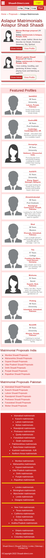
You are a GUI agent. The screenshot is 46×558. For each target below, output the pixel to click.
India (25, 37)
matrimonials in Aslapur (32, 35)
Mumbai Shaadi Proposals (16, 355)
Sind (36, 284)
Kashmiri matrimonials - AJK (24, 450)
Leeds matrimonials (24, 497)
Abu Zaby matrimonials (24, 520)
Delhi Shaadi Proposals (15, 368)
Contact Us (23, 548)
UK (40, 131)
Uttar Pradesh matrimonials (24, 470)
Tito (32, 250)
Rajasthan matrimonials (24, 480)
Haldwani (27, 153)
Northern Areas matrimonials (24, 453)
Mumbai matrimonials (24, 461)
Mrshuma (33, 275)
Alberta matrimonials (24, 534)
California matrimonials (24, 514)
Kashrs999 (32, 120)
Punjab (19, 37)
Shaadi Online (21, 546)
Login (38, 3)
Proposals (13, 14)
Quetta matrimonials (24, 435)
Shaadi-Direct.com (18, 3)
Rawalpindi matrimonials (24, 428)
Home (3, 14)
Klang (29, 180)
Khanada (27, 233)
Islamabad (36, 233)
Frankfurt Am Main (32, 258)
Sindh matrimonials (24, 441)
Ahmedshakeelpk (33, 197)
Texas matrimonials (24, 510)
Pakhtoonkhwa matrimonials (24, 444)
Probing (32, 301)
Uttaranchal (37, 153)
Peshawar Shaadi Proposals (17, 399)
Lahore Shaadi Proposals (16, 393)
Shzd (33, 224)
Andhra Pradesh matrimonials (24, 523)
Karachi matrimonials (24, 419)
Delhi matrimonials (24, 474)
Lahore (29, 105)
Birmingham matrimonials (24, 490)
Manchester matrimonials (24, 494)
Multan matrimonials (24, 425)
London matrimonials (24, 487)
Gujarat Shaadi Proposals (16, 361)
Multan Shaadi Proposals (16, 406)
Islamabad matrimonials (24, 416)
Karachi (30, 284)
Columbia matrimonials (24, 537)
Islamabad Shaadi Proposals (17, 387)
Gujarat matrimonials (24, 467)
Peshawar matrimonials (24, 431)
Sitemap (38, 546)
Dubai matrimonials (24, 517)
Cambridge (32, 129)
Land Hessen (32, 260)
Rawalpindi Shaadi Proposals (18, 396)
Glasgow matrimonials (24, 500)
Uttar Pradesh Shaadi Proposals (19, 365)
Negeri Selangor (31, 181)
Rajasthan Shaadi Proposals (17, 374)
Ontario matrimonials (24, 530)
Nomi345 (32, 325)
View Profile (29, 48)
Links (31, 546)
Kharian (29, 333)
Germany (32, 262)
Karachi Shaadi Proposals (16, 390)
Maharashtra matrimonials (24, 464)
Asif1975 (32, 172)
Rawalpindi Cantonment (30, 206)
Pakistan (32, 107)
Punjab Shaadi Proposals (16, 371)
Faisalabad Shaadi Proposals (18, 403)
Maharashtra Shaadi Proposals (18, 358)
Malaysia (37, 182)
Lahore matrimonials (24, 422)
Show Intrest (16, 48)
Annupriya (32, 144)
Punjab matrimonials (24, 477)
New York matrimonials (24, 507)
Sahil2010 (33, 96)
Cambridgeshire (31, 131)
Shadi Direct (8, 546)
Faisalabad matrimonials (24, 438)
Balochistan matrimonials (24, 447)
